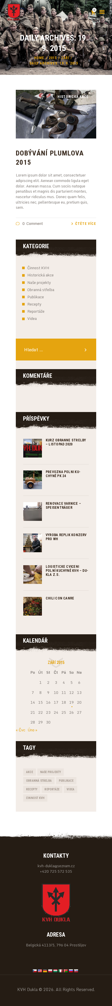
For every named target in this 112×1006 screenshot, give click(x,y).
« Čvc (20, 730)
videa (70, 789)
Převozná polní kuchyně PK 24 (63, 474)
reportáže (52, 789)
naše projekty (50, 772)
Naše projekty (39, 282)
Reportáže (36, 311)
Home (39, 58)
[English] (40, 971)
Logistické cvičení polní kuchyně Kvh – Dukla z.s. (67, 571)
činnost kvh (35, 798)
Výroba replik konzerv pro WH (66, 537)
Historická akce (40, 275)
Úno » (32, 730)
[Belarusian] (65, 971)
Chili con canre (60, 598)
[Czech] (34, 971)
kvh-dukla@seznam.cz (56, 866)
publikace (66, 780)
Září (65, 58)
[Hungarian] (55, 971)
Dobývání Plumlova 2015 (50, 157)
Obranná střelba (40, 289)
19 (71, 702)
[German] (45, 971)
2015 (53, 58)
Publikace (35, 297)
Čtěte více (85, 224)
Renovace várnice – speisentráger (63, 506)
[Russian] (71, 971)
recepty (31, 789)
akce (29, 772)
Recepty (34, 304)
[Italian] (60, 971)
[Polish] (50, 971)
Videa (32, 318)
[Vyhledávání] (56, 350)
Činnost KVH (38, 268)
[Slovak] (76, 971)
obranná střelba (39, 780)
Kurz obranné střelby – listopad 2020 (66, 442)
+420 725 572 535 (56, 871)
